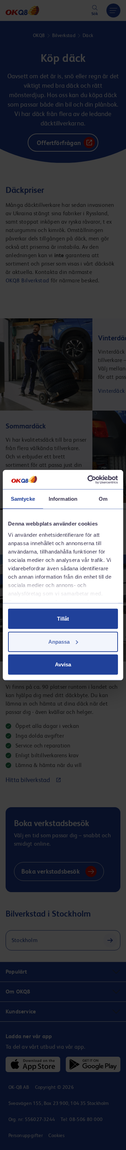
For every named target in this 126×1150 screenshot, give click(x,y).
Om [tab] (103, 499)
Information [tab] (63, 499)
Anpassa (59, 641)
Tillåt (63, 619)
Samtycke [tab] (23, 499)
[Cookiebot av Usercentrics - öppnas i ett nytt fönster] (89, 479)
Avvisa (63, 664)
